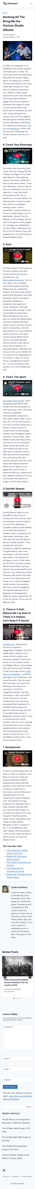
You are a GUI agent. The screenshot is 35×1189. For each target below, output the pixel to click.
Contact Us (16, 1176)
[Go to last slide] (5, 976)
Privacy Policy (27, 1176)
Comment (9, 1027)
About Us (6, 1176)
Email (7, 1069)
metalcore (15, 128)
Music (5, 13)
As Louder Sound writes (13, 401)
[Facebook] (4, 1170)
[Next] (30, 976)
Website (7, 1080)
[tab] (13, 998)
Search (28, 1107)
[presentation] (17, 966)
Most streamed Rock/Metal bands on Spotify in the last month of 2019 (16, 982)
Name (7, 1058)
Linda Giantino (10, 35)
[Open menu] (31, 3)
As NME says (9, 644)
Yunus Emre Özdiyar (13, 989)
